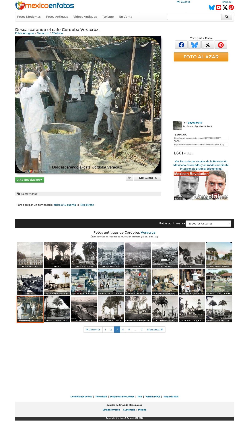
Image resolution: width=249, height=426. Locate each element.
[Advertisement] (201, 90)
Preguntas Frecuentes (122, 396)
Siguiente (153, 329)
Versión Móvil (152, 396)
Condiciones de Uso (81, 396)
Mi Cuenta (183, 1)
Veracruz (43, 33)
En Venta (125, 16)
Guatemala (129, 409)
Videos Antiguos (85, 16)
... (135, 329)
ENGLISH (227, 2)
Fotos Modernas (29, 16)
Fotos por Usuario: (172, 223)
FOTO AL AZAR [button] (201, 56)
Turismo (108, 16)
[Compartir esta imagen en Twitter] (207, 44)
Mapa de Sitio (171, 396)
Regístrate (87, 204)
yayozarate (195, 122)
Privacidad (101, 396)
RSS (140, 396)
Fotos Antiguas (57, 16)
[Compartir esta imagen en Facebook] (181, 44)
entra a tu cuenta (65, 204)
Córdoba (57, 33)
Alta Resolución (28, 179)
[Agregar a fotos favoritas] (129, 177)
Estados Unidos (111, 409)
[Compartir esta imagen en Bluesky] (194, 44)
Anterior (94, 329)
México (142, 409)
